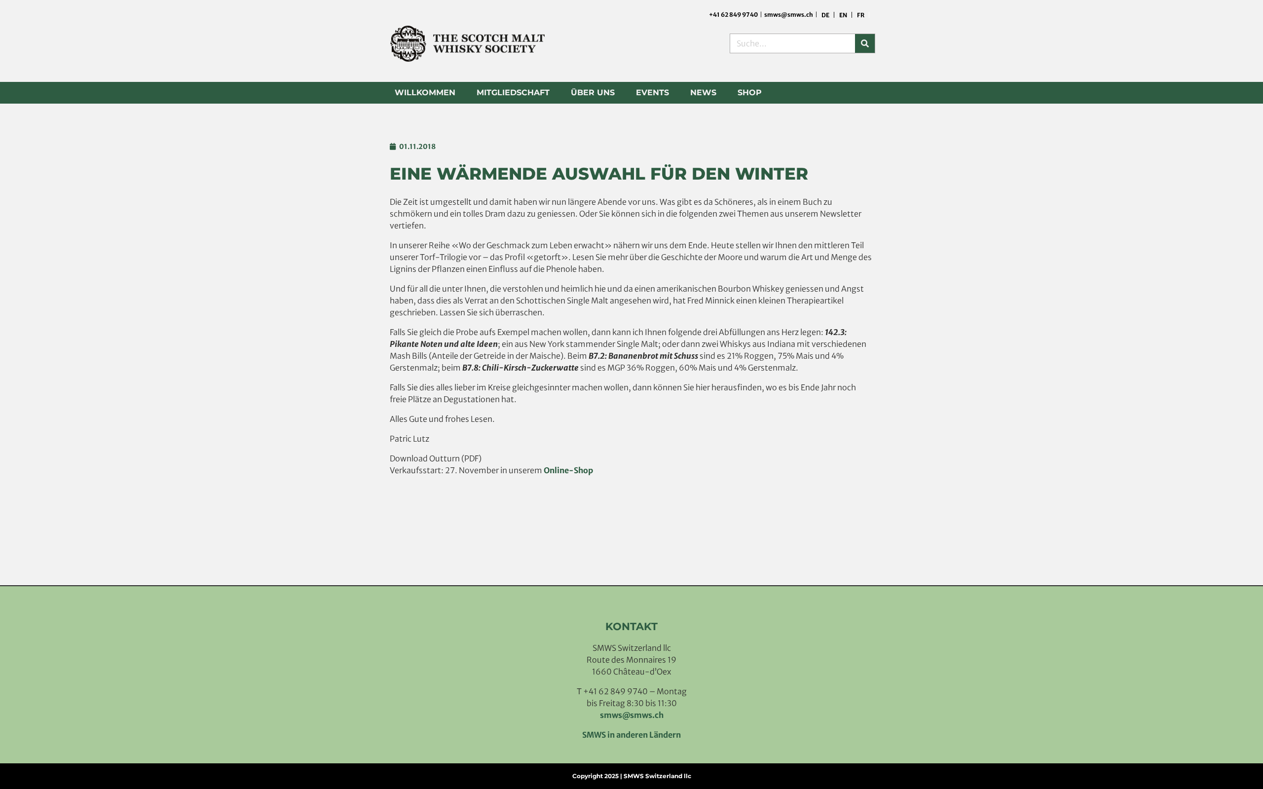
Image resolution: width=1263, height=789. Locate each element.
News (703, 92)
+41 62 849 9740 (734, 14)
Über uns (593, 92)
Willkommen (425, 92)
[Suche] (865, 43)
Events (652, 92)
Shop (750, 92)
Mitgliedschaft (513, 92)
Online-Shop (568, 470)
